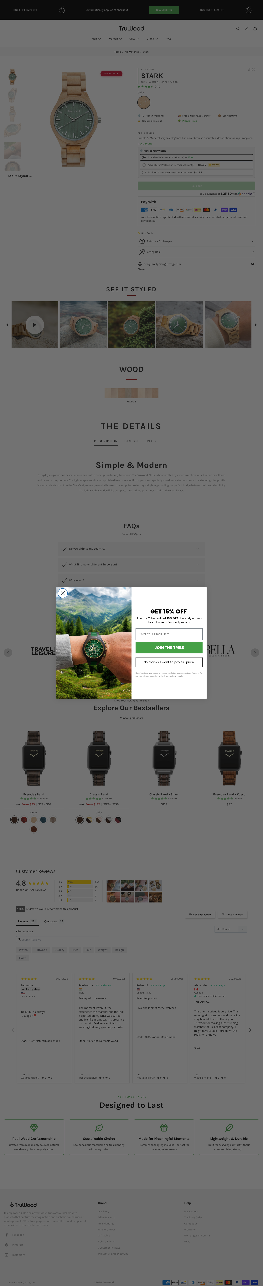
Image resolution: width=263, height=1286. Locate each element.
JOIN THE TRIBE (169, 647)
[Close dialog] (63, 593)
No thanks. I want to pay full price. (169, 662)
